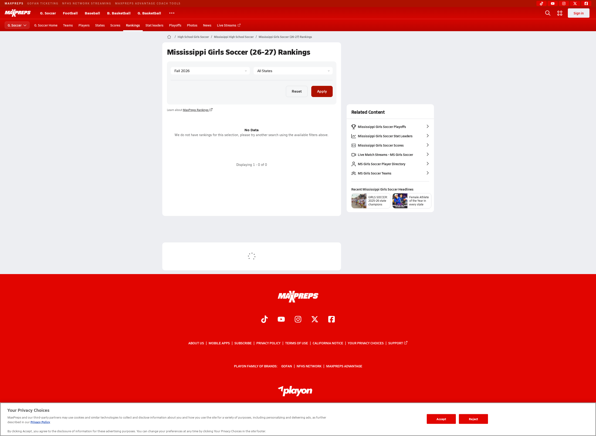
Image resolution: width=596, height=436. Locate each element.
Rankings (133, 25)
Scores (115, 25)
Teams (68, 25)
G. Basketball (149, 13)
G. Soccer (48, 13)
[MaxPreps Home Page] (169, 36)
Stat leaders (154, 25)
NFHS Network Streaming (86, 3)
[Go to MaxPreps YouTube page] (281, 320)
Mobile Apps (219, 343)
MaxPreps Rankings (196, 110)
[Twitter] (575, 3)
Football (70, 13)
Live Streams (226, 25)
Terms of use (296, 343)
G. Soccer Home (46, 25)
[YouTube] (553, 3)
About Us (196, 343)
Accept (441, 419)
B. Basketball (119, 13)
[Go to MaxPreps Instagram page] (298, 320)
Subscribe (243, 343)
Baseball (92, 13)
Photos (192, 25)
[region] (298, 419)
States (100, 25)
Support (395, 343)
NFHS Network (309, 366)
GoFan (286, 366)
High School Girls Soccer (193, 37)
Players (84, 25)
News (207, 25)
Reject (473, 419)
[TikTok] (541, 3)
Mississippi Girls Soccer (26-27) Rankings (285, 37)
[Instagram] (564, 3)
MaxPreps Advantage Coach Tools (148, 3)
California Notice (328, 343)
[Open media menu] (560, 13)
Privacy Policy (268, 343)
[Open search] (548, 13)
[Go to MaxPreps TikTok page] (264, 320)
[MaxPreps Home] (18, 13)
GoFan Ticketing (42, 3)
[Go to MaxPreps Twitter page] (314, 320)
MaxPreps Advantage (344, 366)
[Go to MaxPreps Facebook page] (331, 320)
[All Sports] (172, 13)
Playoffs (175, 25)
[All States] (293, 70)
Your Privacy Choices (366, 343)
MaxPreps (14, 3)
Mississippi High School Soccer (234, 37)
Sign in (579, 13)
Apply (322, 91)
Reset (297, 91)
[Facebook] (586, 3)
